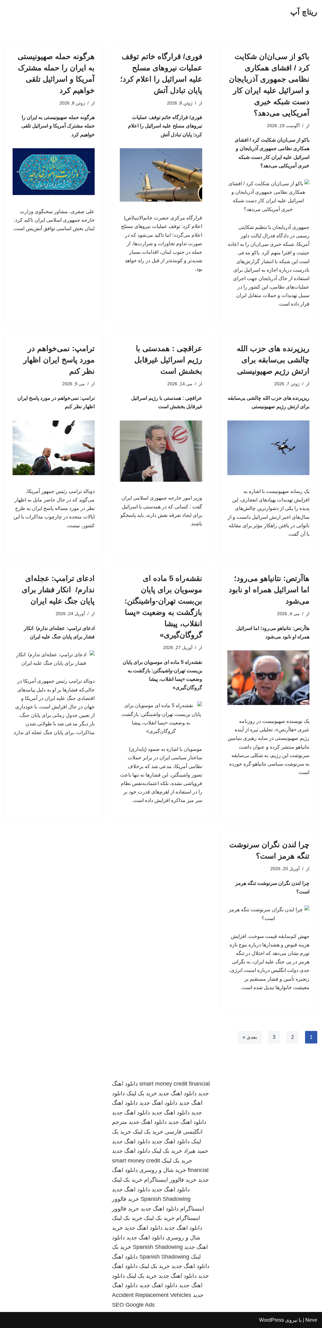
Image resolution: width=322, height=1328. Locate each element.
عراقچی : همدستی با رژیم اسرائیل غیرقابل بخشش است (168, 359)
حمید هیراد (196, 1151)
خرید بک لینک (141, 1093)
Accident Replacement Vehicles (151, 1295)
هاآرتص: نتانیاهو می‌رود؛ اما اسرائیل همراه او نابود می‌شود (269, 589)
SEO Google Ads (133, 1305)
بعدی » (249, 1037)
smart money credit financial (174, 1084)
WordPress (271, 1320)
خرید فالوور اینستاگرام (170, 1180)
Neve (311, 1320)
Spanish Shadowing (166, 1199)
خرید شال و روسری (162, 1170)
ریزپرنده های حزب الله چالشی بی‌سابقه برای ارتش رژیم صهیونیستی (273, 359)
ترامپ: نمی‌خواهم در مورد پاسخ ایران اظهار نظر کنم (59, 359)
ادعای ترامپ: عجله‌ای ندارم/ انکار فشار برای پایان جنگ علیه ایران (58, 589)
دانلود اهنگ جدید (177, 1093)
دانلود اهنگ (125, 1257)
